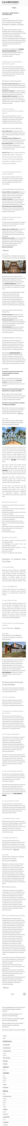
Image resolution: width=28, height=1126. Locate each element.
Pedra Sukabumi (6, 672)
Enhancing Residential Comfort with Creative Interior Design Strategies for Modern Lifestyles (13, 22)
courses (4, 1053)
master (4, 1102)
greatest (4, 1080)
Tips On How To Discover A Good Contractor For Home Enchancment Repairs (13, 859)
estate (6, 1073)
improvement (7, 1096)
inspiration (5, 1098)
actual (4, 1036)
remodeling (5, 1124)
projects (4, 1111)
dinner (6, 1067)
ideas (5, 1091)
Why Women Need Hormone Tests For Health (13, 1030)
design (5, 1061)
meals (4, 1104)
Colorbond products (15, 352)
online (5, 1109)
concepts (6, 1045)
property (6, 1117)
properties (5, 1114)
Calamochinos (10, 2)
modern (4, 1106)
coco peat (5, 470)
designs (5, 1064)
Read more (6, 250)
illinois (4, 1093)
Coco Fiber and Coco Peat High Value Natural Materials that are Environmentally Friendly (12, 422)
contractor (7, 1048)
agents (4, 1038)
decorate (4, 1055)
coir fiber (13, 459)
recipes (6, 1122)
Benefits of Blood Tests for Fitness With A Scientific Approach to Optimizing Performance (12, 1025)
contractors (7, 1051)
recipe (4, 1119)
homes (4, 1082)
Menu (14, 7)
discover (4, 1069)
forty (4, 1075)
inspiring (4, 1100)
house (5, 1084)
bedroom (7, 1041)
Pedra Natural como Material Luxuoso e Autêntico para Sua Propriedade (12, 637)
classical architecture (10, 283)
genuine (5, 1078)
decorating (6, 1058)
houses (5, 1087)
